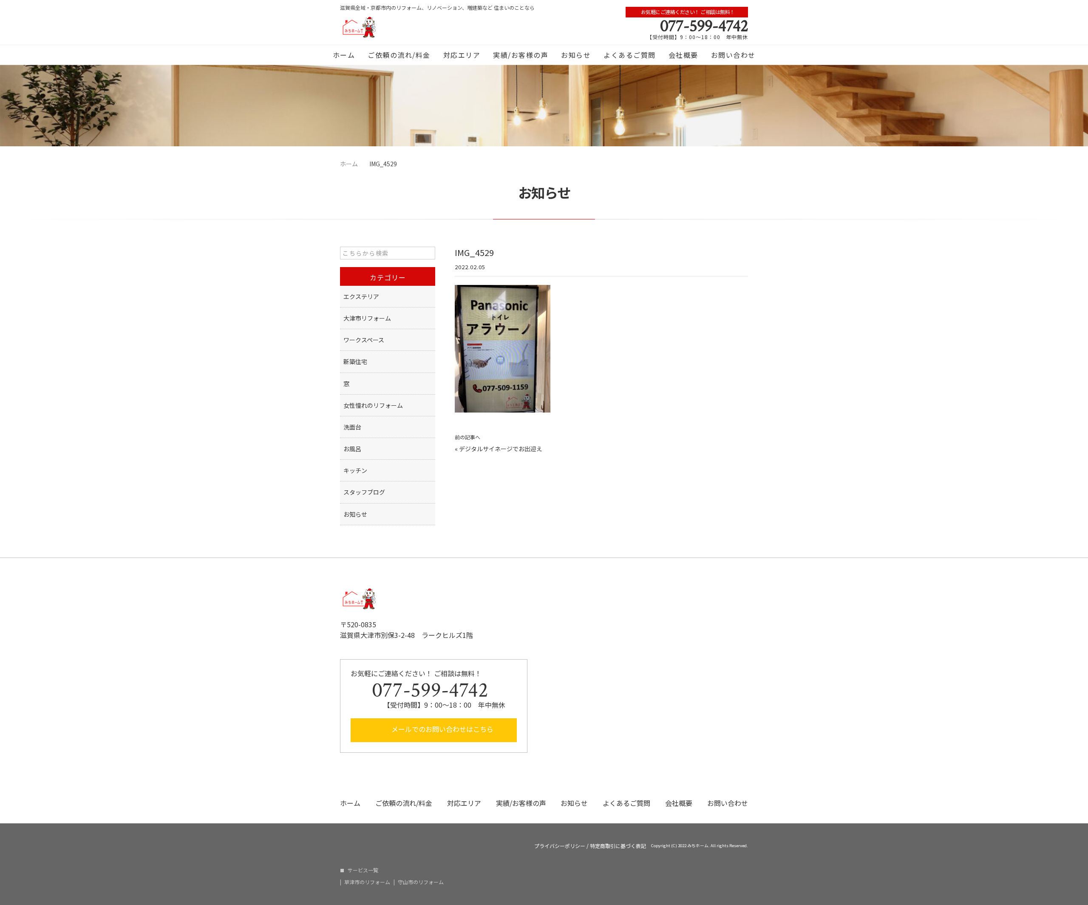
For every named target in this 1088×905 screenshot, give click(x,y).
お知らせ (576, 55)
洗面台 (352, 427)
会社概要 (683, 55)
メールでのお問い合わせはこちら (441, 729)
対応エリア (462, 55)
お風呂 (352, 448)
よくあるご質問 (630, 55)
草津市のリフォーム (367, 882)
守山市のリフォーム (421, 882)
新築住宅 (355, 361)
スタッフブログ (364, 492)
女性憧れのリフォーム (373, 405)
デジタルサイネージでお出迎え (500, 448)
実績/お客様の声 (520, 55)
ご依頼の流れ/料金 (399, 55)
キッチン (355, 470)
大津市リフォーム (367, 318)
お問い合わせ (733, 55)
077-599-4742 (704, 25)
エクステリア (361, 296)
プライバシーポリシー (559, 845)
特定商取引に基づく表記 (618, 845)
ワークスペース (363, 340)
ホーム (344, 55)
